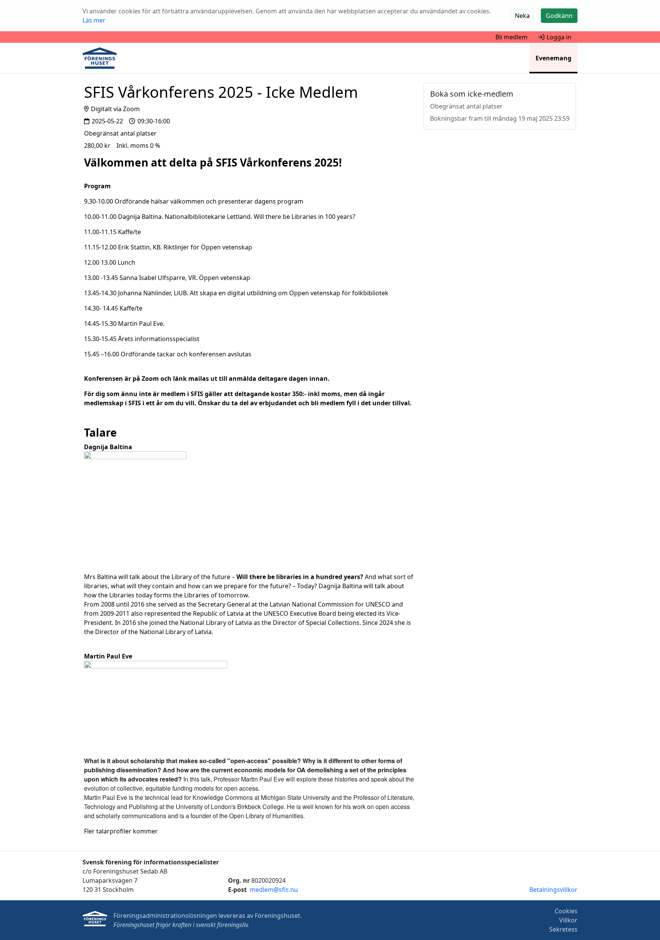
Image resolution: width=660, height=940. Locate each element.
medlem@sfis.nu (274, 889)
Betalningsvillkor (553, 889)
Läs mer (93, 20)
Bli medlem (511, 37)
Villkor (568, 920)
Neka (522, 15)
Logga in (559, 37)
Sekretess (563, 929)
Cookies (566, 911)
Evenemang (553, 58)
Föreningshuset (277, 915)
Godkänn (559, 15)
